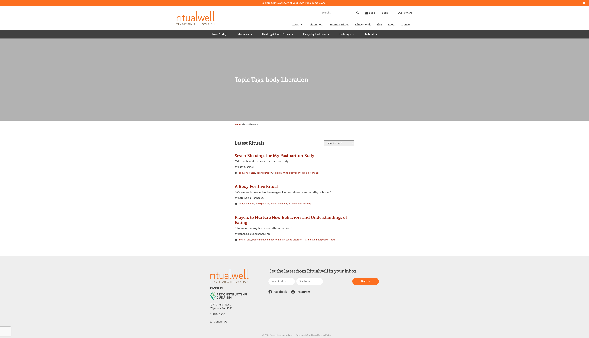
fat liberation (295, 203)
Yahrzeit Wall (362, 24)
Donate (405, 24)
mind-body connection (295, 173)
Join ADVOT (316, 24)
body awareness (247, 173)
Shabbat (369, 34)
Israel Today (219, 34)
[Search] (357, 13)
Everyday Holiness (314, 34)
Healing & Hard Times (276, 34)
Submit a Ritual (339, 24)
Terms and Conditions (306, 335)
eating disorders (279, 203)
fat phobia (323, 239)
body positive (262, 203)
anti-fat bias (245, 239)
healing (307, 203)
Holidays (345, 34)
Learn (295, 24)
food (332, 239)
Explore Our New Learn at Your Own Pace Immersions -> (295, 3)
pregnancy (313, 173)
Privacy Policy (324, 335)
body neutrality (277, 239)
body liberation (264, 173)
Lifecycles (243, 34)
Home (238, 124)
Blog (379, 24)
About (391, 24)
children (277, 173)
